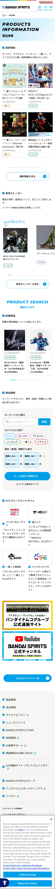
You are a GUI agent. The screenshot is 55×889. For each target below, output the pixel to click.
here (21, 829)
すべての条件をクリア (29, 484)
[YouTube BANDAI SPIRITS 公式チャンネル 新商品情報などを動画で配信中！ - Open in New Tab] (27, 645)
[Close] (51, 819)
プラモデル (41, 262)
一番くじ (6, 105)
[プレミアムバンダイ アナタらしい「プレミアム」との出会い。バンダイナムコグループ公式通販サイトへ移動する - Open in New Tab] (27, 615)
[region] (27, 852)
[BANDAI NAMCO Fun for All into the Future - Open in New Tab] (46, 3)
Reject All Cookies (27, 883)
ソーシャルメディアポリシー (14, 814)
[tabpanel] (27, 112)
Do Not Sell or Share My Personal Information (26, 868)
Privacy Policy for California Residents (22, 865)
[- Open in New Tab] (14, 86)
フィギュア (33, 105)
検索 (44, 421)
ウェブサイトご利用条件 (12, 808)
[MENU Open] (51, 8)
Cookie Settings (27, 874)
